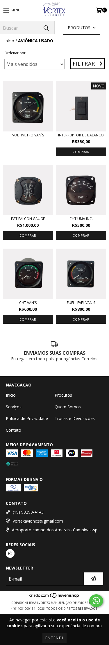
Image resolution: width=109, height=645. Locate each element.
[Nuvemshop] (54, 597)
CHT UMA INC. (81, 219)
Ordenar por (15, 52)
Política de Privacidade (27, 418)
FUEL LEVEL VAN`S (81, 302)
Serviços (14, 407)
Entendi (54, 637)
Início (9, 40)
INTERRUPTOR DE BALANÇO (81, 135)
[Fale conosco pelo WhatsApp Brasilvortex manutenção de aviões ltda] (96, 600)
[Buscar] (46, 27)
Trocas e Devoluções (75, 418)
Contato (13, 430)
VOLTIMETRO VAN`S (28, 135)
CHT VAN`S (28, 302)
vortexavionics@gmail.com (38, 521)
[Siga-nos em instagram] (10, 553)
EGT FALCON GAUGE (28, 219)
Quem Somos (68, 407)
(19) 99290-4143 (28, 512)
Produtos (63, 395)
